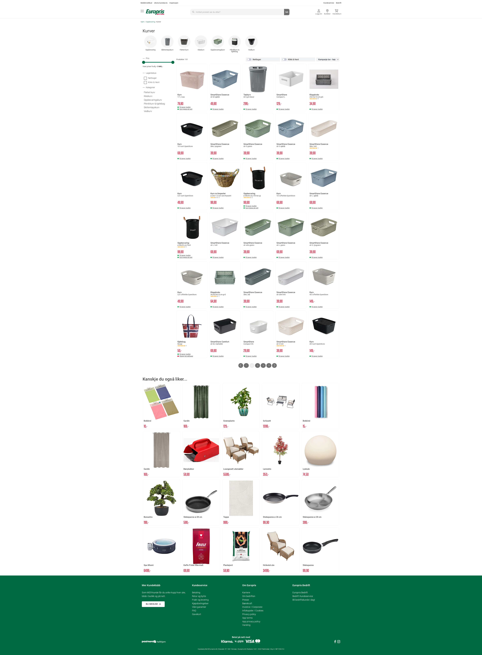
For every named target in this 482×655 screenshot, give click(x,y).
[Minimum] (143, 62)
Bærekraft (247, 603)
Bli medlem (152, 604)
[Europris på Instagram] (338, 642)
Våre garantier (199, 607)
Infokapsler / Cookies (252, 610)
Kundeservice (328, 3)
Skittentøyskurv (167, 50)
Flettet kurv (184, 50)
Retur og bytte (199, 596)
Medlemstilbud (146, 3)
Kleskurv (201, 50)
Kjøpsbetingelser (200, 603)
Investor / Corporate (252, 607)
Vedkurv (251, 50)
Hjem (143, 22)
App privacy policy (251, 621)
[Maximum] (172, 62)
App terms (247, 618)
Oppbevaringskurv (218, 50)
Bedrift (338, 3)
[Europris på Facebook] (335, 642)
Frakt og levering (200, 599)
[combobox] (239, 12)
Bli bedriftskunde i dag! (303, 599)
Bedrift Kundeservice (302, 596)
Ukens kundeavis (160, 3)
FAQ (194, 610)
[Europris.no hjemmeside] (155, 12)
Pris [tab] (147, 58)
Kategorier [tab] (150, 88)
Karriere (246, 592)
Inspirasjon (173, 3)
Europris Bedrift (300, 592)
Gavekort (196, 614)
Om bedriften (248, 596)
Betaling (196, 592)
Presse (245, 599)
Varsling (246, 625)
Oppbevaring (150, 22)
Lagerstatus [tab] (150, 73)
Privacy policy (249, 614)
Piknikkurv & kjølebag (234, 51)
